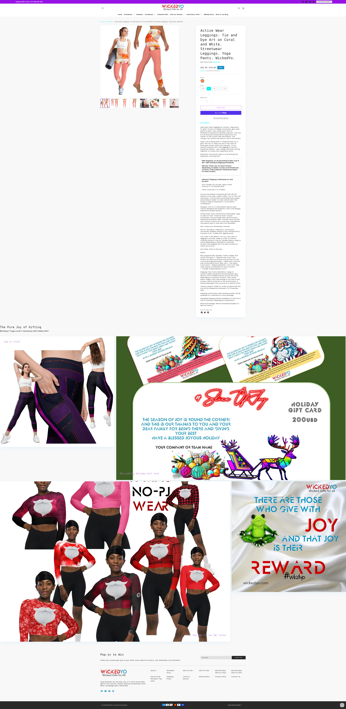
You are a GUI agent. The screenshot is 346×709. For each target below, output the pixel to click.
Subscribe (321, 697)
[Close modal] (340, 690)
